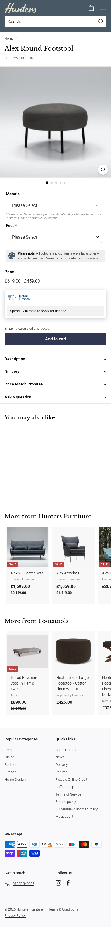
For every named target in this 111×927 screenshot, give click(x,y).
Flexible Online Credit (71, 779)
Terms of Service (68, 794)
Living (9, 750)
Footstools (54, 621)
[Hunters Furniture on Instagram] (58, 883)
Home (9, 38)
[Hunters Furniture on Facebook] (68, 883)
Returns (61, 772)
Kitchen (10, 772)
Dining (9, 757)
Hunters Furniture (19, 58)
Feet (10, 225)
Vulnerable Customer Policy (77, 809)
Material (13, 194)
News (60, 757)
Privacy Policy (15, 916)
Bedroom (12, 765)
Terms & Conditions (63, 909)
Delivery (62, 765)
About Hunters (66, 750)
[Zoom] (103, 170)
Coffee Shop (65, 787)
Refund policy (66, 802)
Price (9, 271)
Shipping (11, 328)
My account (64, 816)
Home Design (15, 779)
